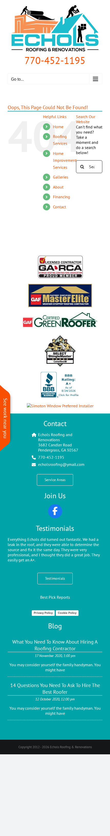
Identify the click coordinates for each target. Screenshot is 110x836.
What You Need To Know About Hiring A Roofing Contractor (55, 645)
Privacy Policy (43, 613)
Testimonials (55, 528)
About (58, 187)
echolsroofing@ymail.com (61, 464)
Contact (59, 206)
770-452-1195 (55, 60)
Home (58, 126)
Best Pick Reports (55, 597)
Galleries (60, 177)
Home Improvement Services (64, 160)
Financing (61, 196)
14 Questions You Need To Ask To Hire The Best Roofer (55, 688)
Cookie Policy (67, 613)
